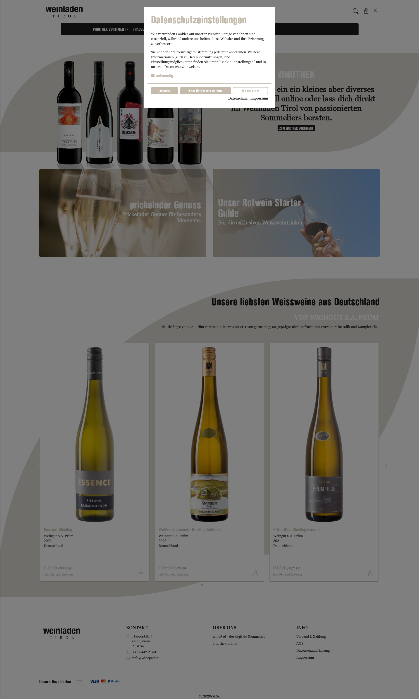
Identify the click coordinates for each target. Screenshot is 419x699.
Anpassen (165, 91)
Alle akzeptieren (250, 91)
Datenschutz (237, 98)
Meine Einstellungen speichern (206, 91)
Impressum (259, 98)
